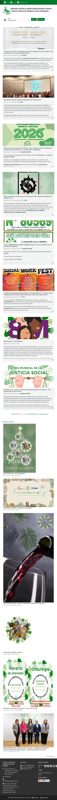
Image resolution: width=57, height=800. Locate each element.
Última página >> (44, 414)
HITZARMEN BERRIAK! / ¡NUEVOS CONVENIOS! (17, 508)
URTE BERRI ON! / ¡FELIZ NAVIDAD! (14, 473)
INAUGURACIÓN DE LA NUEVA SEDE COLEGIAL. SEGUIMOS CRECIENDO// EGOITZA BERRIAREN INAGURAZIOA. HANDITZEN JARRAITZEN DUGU (26, 749)
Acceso (7, 2)
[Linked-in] (51, 766)
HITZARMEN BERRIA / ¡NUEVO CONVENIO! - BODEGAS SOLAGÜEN (24, 603)
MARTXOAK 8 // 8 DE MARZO (13, 341)
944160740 (8, 776)
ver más (52, 69)
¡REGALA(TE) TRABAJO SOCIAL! (12, 652)
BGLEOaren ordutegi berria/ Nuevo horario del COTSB (20, 708)
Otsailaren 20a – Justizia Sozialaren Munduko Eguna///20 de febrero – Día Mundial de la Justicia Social (27, 390)
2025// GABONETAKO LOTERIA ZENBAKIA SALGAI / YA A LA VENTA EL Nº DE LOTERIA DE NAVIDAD (28, 245)
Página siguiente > (33, 414)
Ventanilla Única (23, 2)
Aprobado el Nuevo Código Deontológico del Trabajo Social (22, 100)
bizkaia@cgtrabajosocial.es (10, 781)
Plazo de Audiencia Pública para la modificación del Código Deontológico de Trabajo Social (28, 197)
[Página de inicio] (27, 10)
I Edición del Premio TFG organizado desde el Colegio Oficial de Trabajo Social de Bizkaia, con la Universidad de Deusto (28, 52)
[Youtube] (54, 766)
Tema (8, 18)
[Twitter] (45, 766)
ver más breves (50, 756)
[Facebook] (48, 766)
